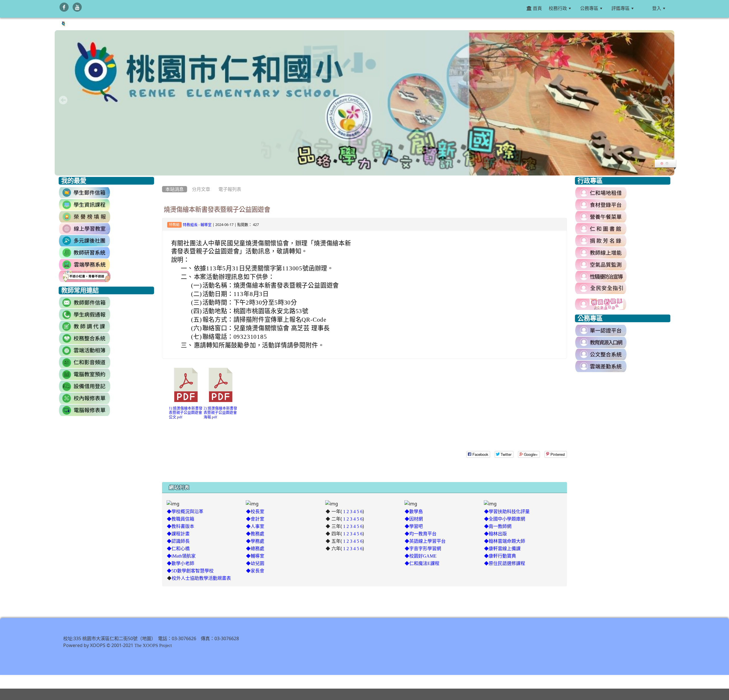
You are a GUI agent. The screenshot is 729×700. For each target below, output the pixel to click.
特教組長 (190, 224)
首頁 (537, 8)
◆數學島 (414, 511)
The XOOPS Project (153, 645)
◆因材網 (414, 519)
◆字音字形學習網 (423, 548)
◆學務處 (255, 541)
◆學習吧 (414, 526)
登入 (656, 8)
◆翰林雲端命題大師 (504, 541)
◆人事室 (255, 526)
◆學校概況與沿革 (185, 511)
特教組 (174, 224)
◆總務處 (255, 548)
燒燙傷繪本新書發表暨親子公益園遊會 (217, 209)
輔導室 (206, 224)
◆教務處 (255, 533)
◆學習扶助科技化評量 (507, 511)
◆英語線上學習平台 (425, 541)
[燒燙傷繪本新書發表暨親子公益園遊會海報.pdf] (221, 385)
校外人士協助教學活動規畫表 (201, 578)
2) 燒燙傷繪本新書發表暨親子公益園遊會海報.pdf (220, 412)
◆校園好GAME (421, 556)
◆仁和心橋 (178, 548)
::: (644, 8)
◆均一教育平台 (421, 533)
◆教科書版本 (180, 526)
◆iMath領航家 (181, 556)
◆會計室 (255, 519)
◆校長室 (255, 511)
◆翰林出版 (495, 533)
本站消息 (174, 189)
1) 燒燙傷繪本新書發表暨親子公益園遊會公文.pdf (185, 412)
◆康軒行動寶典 (500, 556)
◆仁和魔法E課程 (422, 563)
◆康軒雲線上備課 (502, 548)
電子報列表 (229, 189)
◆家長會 (255, 570)
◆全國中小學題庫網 (504, 519)
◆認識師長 (178, 541)
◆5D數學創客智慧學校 (190, 570)
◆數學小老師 (180, 563)
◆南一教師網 (497, 526)
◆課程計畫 (178, 533)
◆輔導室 (255, 556)
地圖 (146, 638)
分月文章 (201, 189)
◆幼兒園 (255, 563)
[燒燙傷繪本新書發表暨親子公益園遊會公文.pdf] (186, 385)
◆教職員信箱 (180, 519)
